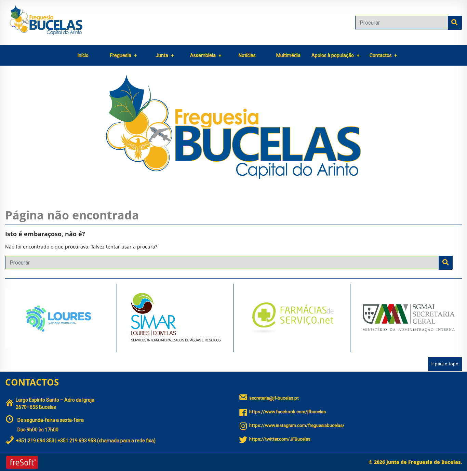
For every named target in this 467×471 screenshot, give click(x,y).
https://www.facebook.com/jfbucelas (287, 411)
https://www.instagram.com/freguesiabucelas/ (297, 425)
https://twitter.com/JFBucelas (279, 439)
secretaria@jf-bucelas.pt (274, 398)
